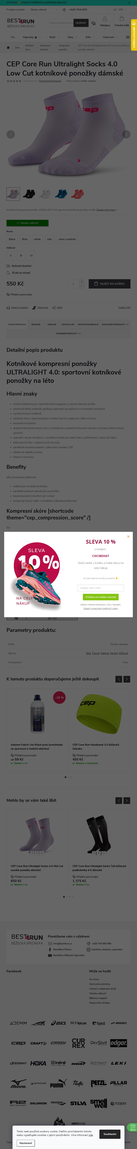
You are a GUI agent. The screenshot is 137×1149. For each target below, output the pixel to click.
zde (91, 1135)
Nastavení (26, 1143)
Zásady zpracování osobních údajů (100, 608)
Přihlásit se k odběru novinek (101, 596)
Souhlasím (110, 1134)
